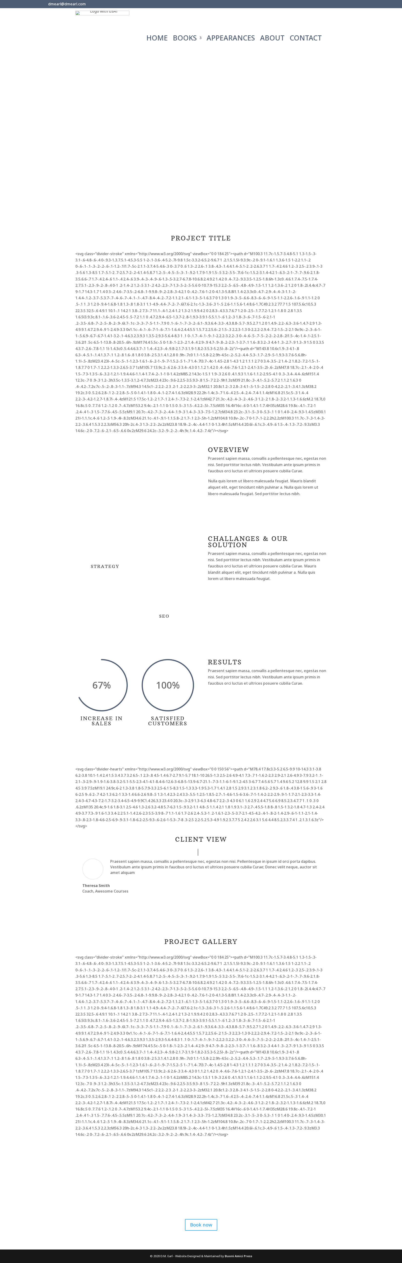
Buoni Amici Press (238, 1256)
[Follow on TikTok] (354, 4)
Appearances (231, 38)
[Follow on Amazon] (315, 4)
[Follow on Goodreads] (335, 4)
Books (185, 38)
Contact (306, 38)
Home (157, 38)
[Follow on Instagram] (344, 4)
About (272, 38)
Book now (201, 1225)
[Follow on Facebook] (325, 4)
